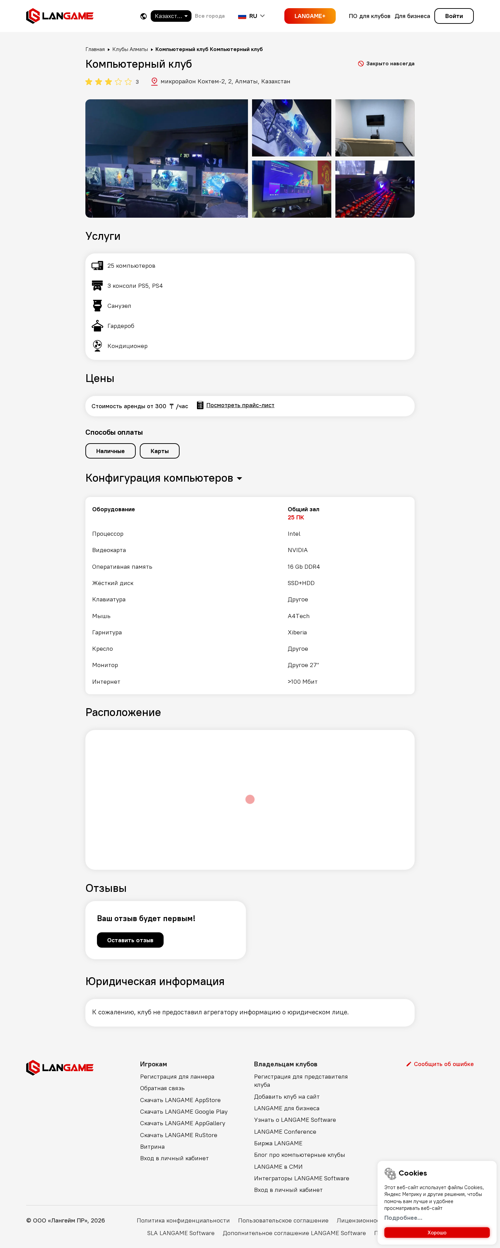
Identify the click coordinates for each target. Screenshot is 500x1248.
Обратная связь (162, 1088)
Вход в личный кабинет (174, 1158)
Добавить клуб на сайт (287, 1096)
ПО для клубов (369, 16)
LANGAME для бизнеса (286, 1108)
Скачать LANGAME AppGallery (182, 1123)
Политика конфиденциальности (183, 1220)
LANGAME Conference (285, 1131)
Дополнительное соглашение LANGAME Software (294, 1233)
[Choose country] (143, 16)
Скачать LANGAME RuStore (178, 1135)
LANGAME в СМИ (278, 1166)
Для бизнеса (412, 16)
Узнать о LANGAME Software (295, 1120)
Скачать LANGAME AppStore (180, 1100)
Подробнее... (403, 1217)
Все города (210, 15)
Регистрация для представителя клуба (301, 1080)
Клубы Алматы (130, 49)
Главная (95, 49)
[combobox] (171, 16)
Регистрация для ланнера (177, 1076)
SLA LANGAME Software (181, 1233)
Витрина (152, 1146)
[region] (250, 595)
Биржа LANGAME (278, 1143)
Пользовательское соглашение (283, 1220)
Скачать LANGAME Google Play (184, 1111)
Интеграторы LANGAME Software (301, 1178)
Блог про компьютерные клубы (299, 1155)
